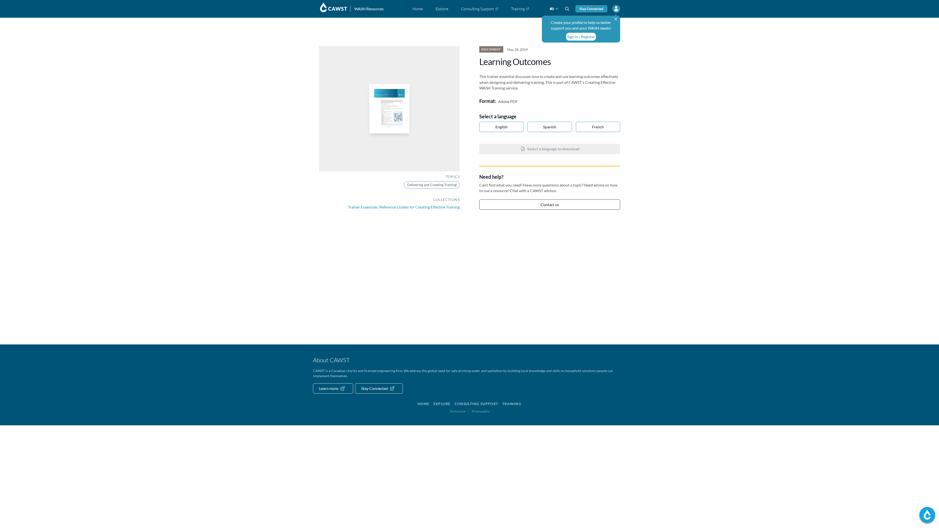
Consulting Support (476, 404)
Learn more (328, 388)
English (501, 126)
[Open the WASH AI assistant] (927, 515)
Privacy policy (481, 411)
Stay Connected (591, 9)
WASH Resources (369, 8)
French (598, 126)
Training (511, 404)
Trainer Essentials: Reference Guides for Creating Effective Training (404, 207)
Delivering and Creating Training (432, 185)
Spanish (549, 126)
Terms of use (458, 411)
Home (424, 404)
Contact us (550, 204)
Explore (442, 404)
